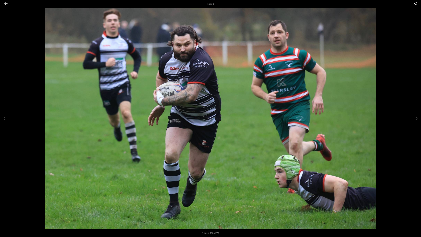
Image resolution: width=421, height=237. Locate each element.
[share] (415, 4)
